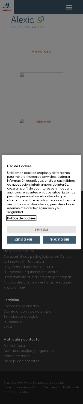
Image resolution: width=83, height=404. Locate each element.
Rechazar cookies (59, 239)
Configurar (41, 229)
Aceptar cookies (23, 239)
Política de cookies (21, 218)
